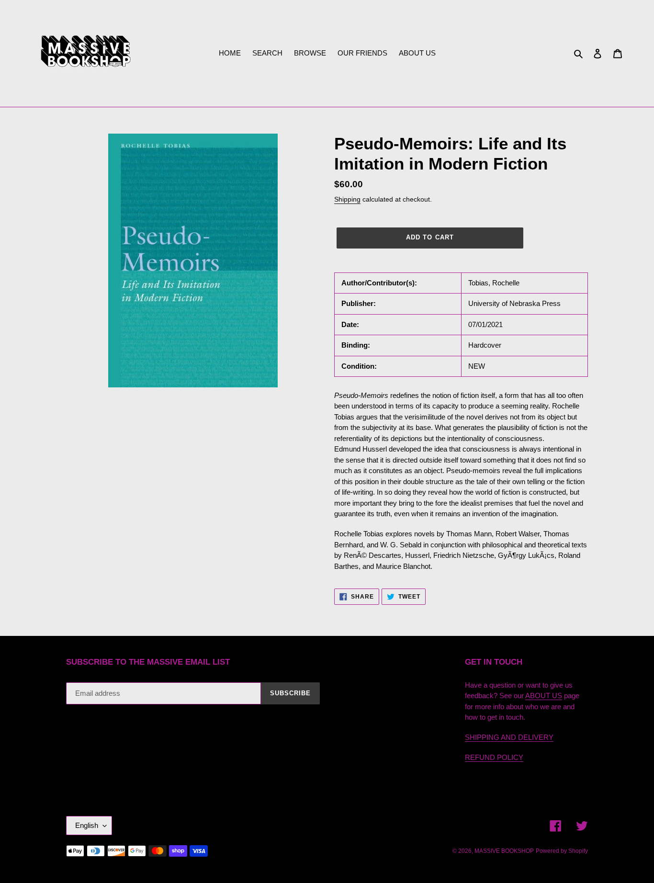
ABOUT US (543, 695)
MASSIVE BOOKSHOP (504, 851)
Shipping (347, 199)
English (86, 825)
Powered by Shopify (562, 851)
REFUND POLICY (494, 757)
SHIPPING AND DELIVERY (509, 737)
